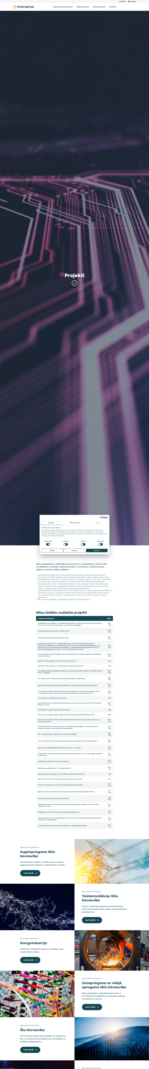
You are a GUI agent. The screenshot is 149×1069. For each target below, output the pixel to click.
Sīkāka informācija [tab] (74, 522)
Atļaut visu (97, 550)
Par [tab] (98, 522)
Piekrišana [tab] (51, 522)
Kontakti (112, 7)
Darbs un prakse (99, 7)
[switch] (66, 544)
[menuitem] (131, 1)
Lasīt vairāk (29, 873)
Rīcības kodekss (83, 7)
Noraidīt (52, 550)
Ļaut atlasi (74, 550)
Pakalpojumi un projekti (63, 7)
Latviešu (133, 1)
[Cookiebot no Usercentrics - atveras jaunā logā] (101, 518)
